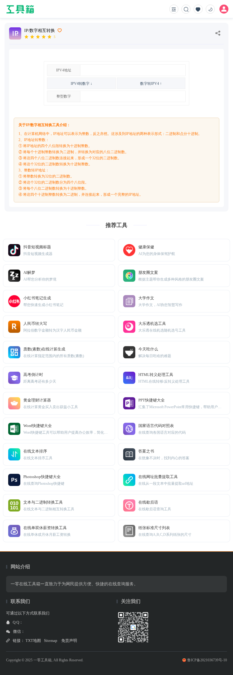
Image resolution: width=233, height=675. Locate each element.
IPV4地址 (63, 70)
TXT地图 (33, 640)
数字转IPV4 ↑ (151, 83)
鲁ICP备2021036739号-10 (207, 660)
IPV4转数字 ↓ (81, 83)
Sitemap (50, 640)
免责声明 (69, 640)
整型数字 (63, 96)
